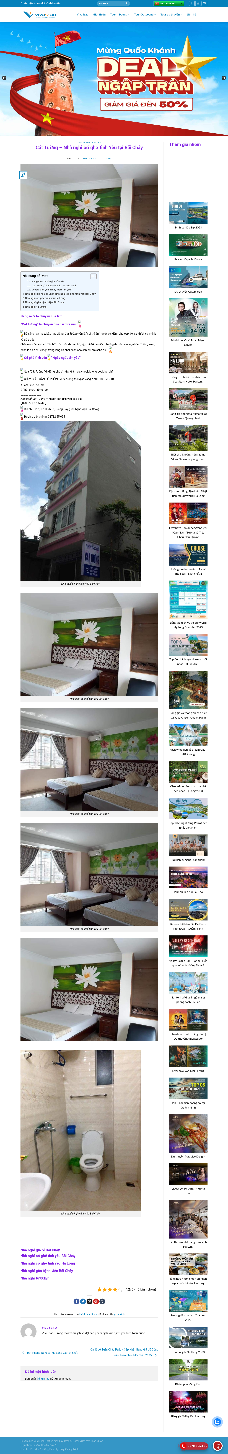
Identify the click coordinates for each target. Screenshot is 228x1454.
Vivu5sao (82, 14)
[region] (114, 79)
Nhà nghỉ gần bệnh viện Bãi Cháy (44, 302)
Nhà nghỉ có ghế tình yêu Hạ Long (45, 298)
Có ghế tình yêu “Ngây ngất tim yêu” (52, 289)
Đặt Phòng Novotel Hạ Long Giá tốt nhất (52, 1353)
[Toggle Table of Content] (92, 276)
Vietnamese (167, 3)
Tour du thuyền (170, 14)
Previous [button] (4, 78)
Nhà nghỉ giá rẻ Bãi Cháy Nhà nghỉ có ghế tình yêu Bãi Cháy (60, 293)
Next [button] (223, 78)
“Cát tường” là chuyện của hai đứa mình (54, 285)
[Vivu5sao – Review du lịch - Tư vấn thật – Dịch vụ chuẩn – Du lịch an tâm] (45, 14)
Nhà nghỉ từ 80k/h (35, 306)
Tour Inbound (118, 14)
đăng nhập (43, 1378)
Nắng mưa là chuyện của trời (48, 281)
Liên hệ (191, 14)
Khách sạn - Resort (89, 142)
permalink (119, 1314)
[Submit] (127, 3)
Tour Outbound (144, 14)
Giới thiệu (99, 14)
